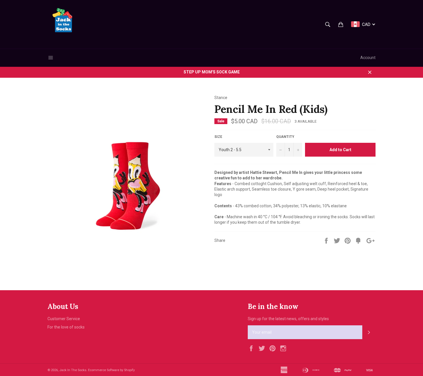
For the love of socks (66, 327)
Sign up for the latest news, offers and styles (288, 318)
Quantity (285, 137)
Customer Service (63, 318)
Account (368, 57)
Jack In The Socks (72, 370)
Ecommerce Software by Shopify (111, 370)
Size (218, 137)
